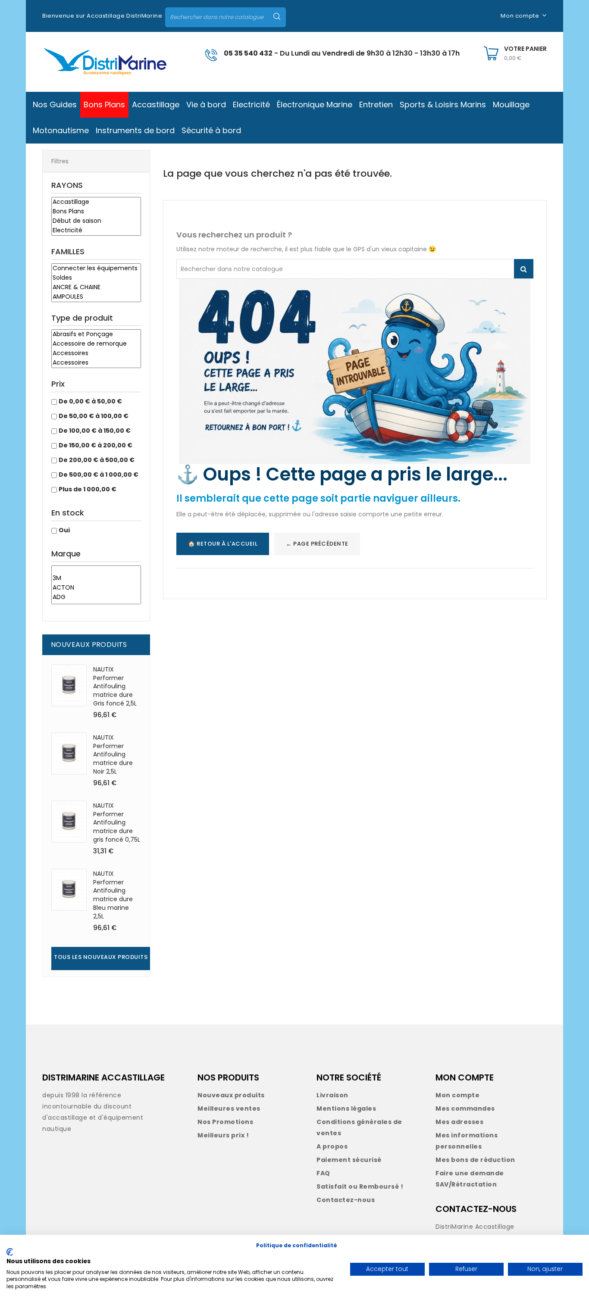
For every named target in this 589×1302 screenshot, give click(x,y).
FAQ (323, 1173)
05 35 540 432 (248, 53)
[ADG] (96, 597)
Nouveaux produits (231, 1095)
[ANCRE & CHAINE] (96, 287)
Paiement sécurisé (349, 1159)
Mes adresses (459, 1122)
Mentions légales (346, 1108)
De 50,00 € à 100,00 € (93, 416)
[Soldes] (96, 278)
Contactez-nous (345, 1200)
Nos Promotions (225, 1122)
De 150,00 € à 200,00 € (95, 445)
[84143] (96, 570)
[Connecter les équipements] (96, 268)
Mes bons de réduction (475, 1159)
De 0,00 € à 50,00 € (90, 401)
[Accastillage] (96, 202)
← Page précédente (317, 544)
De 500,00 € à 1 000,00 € (98, 474)
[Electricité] (96, 230)
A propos (332, 1146)
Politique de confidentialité (296, 1245)
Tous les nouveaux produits (100, 957)
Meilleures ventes (228, 1108)
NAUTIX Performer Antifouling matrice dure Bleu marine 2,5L (113, 895)
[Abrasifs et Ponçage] (96, 334)
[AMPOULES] (96, 297)
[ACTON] (96, 588)
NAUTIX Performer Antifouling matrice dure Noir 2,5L (113, 754)
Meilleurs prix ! (223, 1135)
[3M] (96, 578)
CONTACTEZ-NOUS (476, 1209)
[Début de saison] (96, 221)
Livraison (332, 1095)
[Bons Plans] (96, 211)
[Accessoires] (96, 353)
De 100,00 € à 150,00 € (95, 430)
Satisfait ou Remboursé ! (359, 1186)
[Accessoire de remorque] (96, 344)
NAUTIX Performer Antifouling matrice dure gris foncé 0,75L (116, 822)
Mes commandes (465, 1108)
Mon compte (457, 1095)
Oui (64, 530)
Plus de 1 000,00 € (87, 489)
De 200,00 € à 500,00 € (97, 460)
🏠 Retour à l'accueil (222, 544)
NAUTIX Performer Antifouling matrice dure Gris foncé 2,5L (115, 686)
